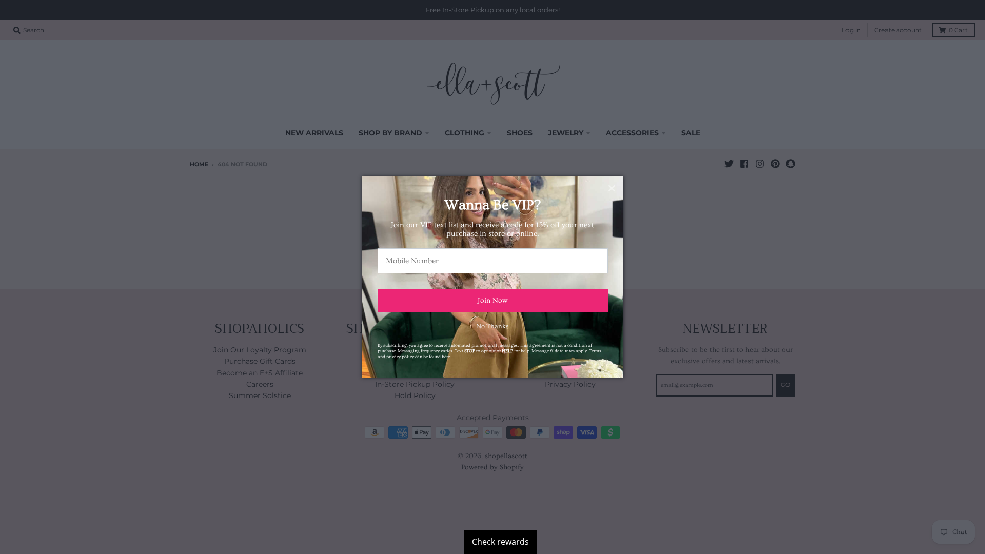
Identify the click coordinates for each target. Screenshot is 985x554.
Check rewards (500, 541)
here (446, 356)
